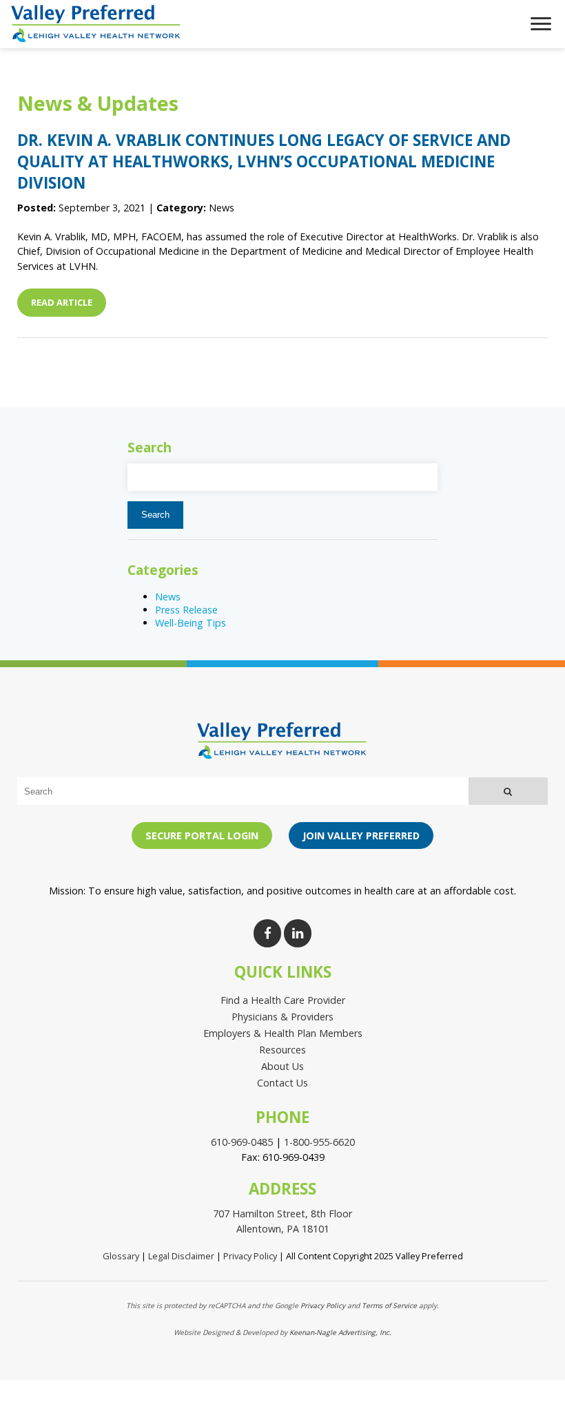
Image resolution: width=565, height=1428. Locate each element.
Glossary (121, 1256)
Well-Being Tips (190, 622)
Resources (282, 1049)
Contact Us (282, 1082)
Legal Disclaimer (181, 1256)
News (168, 596)
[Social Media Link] (267, 933)
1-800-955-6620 (319, 1141)
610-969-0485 (242, 1141)
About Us (282, 1066)
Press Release (186, 609)
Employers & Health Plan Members (282, 1033)
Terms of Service (389, 1305)
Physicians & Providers (282, 1016)
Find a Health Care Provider (282, 1000)
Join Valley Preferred (361, 835)
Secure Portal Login (201, 835)
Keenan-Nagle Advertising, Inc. (340, 1332)
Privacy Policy (250, 1256)
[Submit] (508, 791)
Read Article (61, 302)
